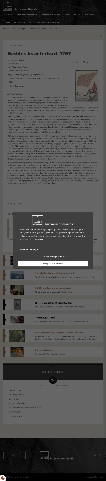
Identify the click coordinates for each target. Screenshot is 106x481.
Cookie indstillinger (29, 249)
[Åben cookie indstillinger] (3, 478)
